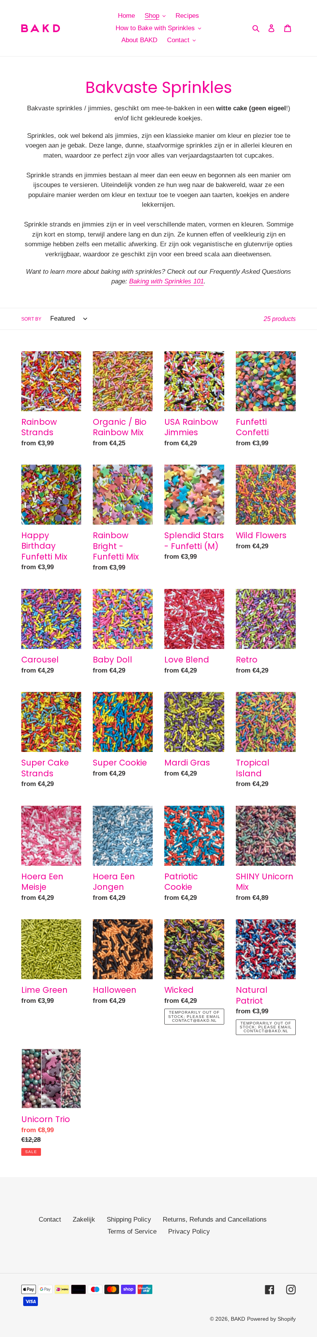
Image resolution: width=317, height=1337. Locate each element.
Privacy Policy (189, 1231)
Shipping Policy (129, 1219)
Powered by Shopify (271, 1319)
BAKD (238, 1319)
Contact (50, 1219)
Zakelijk (84, 1219)
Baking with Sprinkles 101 (166, 281)
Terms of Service (132, 1231)
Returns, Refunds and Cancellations (215, 1219)
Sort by (31, 319)
